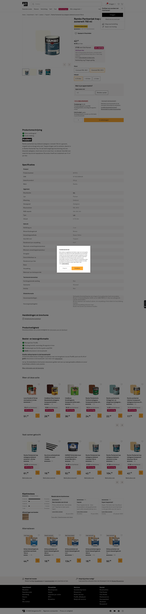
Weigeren (65, 268)
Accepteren (77, 268)
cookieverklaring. (65, 263)
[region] (73, 259)
